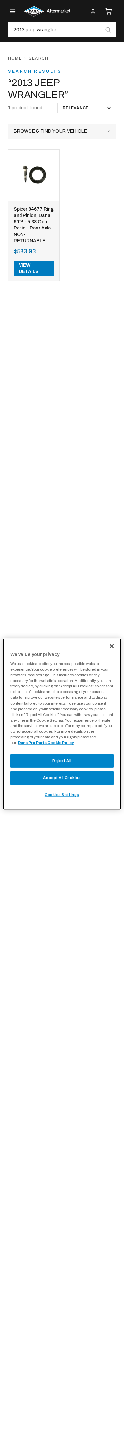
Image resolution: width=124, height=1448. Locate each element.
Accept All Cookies (62, 778)
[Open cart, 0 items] (109, 11)
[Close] (111, 646)
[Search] (108, 29)
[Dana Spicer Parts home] (47, 11)
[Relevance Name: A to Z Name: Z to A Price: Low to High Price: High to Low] (86, 108)
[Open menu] (12, 11)
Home (15, 58)
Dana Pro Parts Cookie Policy (46, 743)
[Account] (93, 11)
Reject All (62, 761)
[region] (62, 724)
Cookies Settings (62, 795)
